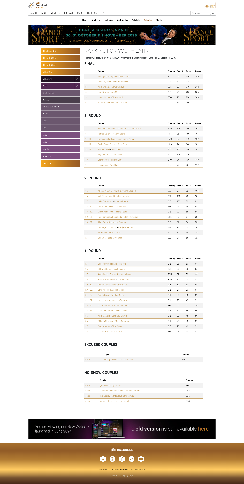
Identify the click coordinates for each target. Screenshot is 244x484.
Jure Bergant (103, 92)
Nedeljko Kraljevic (106, 206)
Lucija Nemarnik (122, 401)
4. (86, 92)
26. (86, 269)
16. (86, 196)
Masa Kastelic (116, 154)
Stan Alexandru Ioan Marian (110, 128)
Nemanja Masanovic (107, 227)
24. (86, 237)
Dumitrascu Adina (126, 139)
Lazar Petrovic (104, 305)
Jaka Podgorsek (105, 201)
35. (86, 315)
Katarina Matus (121, 201)
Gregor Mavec (104, 326)
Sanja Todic (115, 385)
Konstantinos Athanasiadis (110, 217)
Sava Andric (103, 289)
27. (86, 274)
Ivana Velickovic (119, 284)
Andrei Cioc (103, 274)
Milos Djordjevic (110, 359)
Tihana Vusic (118, 97)
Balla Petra (122, 144)
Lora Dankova (118, 86)
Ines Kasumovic (125, 359)
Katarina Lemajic (117, 289)
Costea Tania (123, 279)
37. (86, 326)
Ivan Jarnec (103, 165)
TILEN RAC (103, 232)
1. (86, 76)
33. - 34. (89, 305)
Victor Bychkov (104, 81)
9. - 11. (88, 139)
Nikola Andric (104, 315)
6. (86, 102)
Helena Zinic (116, 159)
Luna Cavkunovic (119, 315)
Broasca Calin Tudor (107, 139)
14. (86, 165)
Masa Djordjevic (122, 321)
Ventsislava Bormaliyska (123, 395)
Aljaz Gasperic (104, 222)
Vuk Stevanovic (105, 196)
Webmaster (140, 469)
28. (86, 279)
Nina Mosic (121, 206)
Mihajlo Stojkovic (105, 321)
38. (86, 331)
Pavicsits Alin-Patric (107, 279)
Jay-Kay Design (128, 476)
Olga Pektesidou (131, 217)
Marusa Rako (115, 232)
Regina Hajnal (121, 211)
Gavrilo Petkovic (105, 331)
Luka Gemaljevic (105, 310)
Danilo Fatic (103, 263)
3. (86, 86)
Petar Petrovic (104, 284)
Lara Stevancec (115, 237)
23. (86, 232)
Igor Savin (104, 385)
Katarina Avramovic (121, 305)
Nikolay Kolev (104, 86)
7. (86, 128)
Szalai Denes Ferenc (107, 144)
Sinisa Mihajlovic (105, 211)
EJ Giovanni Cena (106, 102)
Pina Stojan (117, 326)
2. (86, 81)
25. (86, 263)
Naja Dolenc (125, 76)
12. (86, 154)
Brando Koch (104, 159)
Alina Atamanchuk (121, 81)
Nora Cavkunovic (121, 196)
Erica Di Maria (122, 102)
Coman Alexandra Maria (121, 274)
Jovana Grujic (120, 310)
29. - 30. (89, 284)
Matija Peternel (106, 401)
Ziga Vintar (103, 154)
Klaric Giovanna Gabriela (125, 190)
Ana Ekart (114, 165)
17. (86, 201)
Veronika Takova (119, 300)
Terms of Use (119, 469)
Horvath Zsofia (118, 133)
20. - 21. (89, 217)
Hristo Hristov (104, 300)
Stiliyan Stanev (104, 269)
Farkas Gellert (104, 133)
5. (86, 97)
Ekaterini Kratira (133, 390)
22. (86, 227)
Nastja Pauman (119, 222)
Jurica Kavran (104, 97)
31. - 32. (89, 295)
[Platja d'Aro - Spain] (122, 35)
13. (86, 159)
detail (87, 359)
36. (86, 321)
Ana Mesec (116, 92)
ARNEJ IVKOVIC (105, 190)
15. (86, 190)
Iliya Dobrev (105, 395)
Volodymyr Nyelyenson (108, 76)
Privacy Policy (130, 469)
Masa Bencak (117, 149)
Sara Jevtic (119, 331)
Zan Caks (102, 237)
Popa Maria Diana (133, 128)
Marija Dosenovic (126, 227)
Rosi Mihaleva (119, 269)
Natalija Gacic (117, 295)
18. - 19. (89, 206)
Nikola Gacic (103, 295)
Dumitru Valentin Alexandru (112, 390)
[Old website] (122, 429)
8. (86, 133)
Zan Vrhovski (104, 149)
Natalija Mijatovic (118, 263)
